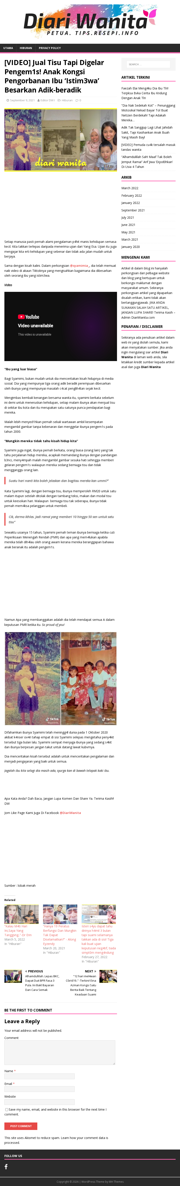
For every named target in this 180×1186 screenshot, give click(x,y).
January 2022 (130, 203)
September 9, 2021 (22, 100)
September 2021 (133, 210)
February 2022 (131, 195)
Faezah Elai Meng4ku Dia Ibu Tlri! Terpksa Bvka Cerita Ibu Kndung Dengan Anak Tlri (144, 93)
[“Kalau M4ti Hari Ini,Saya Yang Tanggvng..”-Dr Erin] (21, 914)
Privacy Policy (50, 48)
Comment (11, 1038)
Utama (8, 48)
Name (9, 1071)
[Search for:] (148, 64)
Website (10, 1096)
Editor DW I (48, 100)
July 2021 (127, 217)
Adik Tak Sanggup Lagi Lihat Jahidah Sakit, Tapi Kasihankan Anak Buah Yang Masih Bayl (147, 132)
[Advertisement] (60, 207)
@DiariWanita (70, 813)
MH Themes (116, 1182)
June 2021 (128, 225)
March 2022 (129, 188)
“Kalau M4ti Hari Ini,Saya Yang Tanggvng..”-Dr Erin (18, 930)
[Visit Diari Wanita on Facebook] (6, 1168)
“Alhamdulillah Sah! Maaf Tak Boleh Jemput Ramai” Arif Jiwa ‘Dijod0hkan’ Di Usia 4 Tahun (147, 162)
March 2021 (129, 239)
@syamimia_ (79, 265)
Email (8, 1084)
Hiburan (26, 48)
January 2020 (130, 247)
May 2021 (128, 232)
